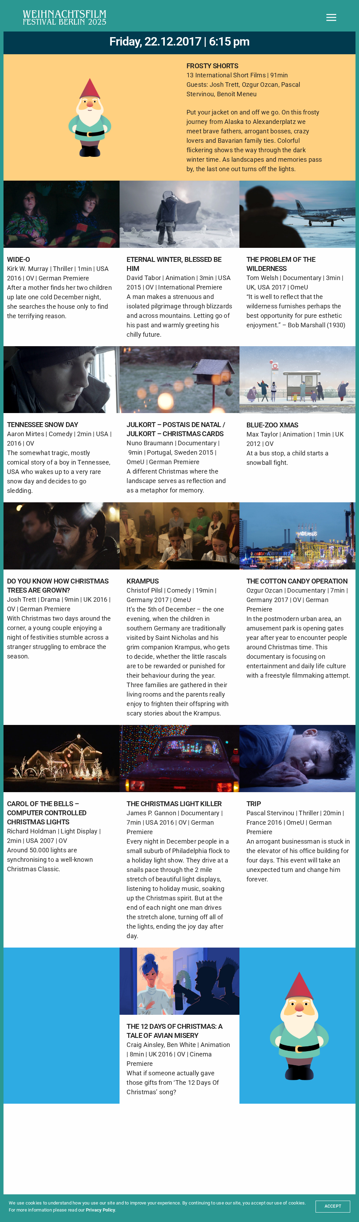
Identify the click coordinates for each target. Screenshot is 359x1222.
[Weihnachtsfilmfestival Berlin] (64, 17)
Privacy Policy (100, 1210)
